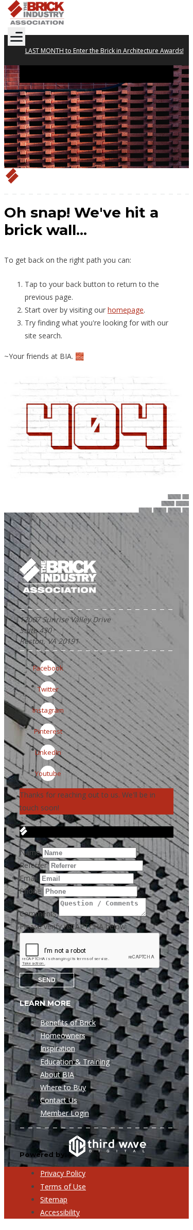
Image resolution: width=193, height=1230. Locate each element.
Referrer (33, 865)
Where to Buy (63, 1087)
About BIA (57, 1074)
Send (47, 980)
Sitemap (53, 1199)
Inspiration (57, 1048)
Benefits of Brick (68, 1022)
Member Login (64, 1113)
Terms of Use (63, 1186)
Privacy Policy (62, 1173)
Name (30, 852)
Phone (30, 891)
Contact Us (58, 1100)
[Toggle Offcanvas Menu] (16, 36)
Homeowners (62, 1035)
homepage (126, 310)
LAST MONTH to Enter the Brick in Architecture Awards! (104, 50)
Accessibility (60, 1212)
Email (29, 878)
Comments (38, 913)
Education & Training (75, 1061)
